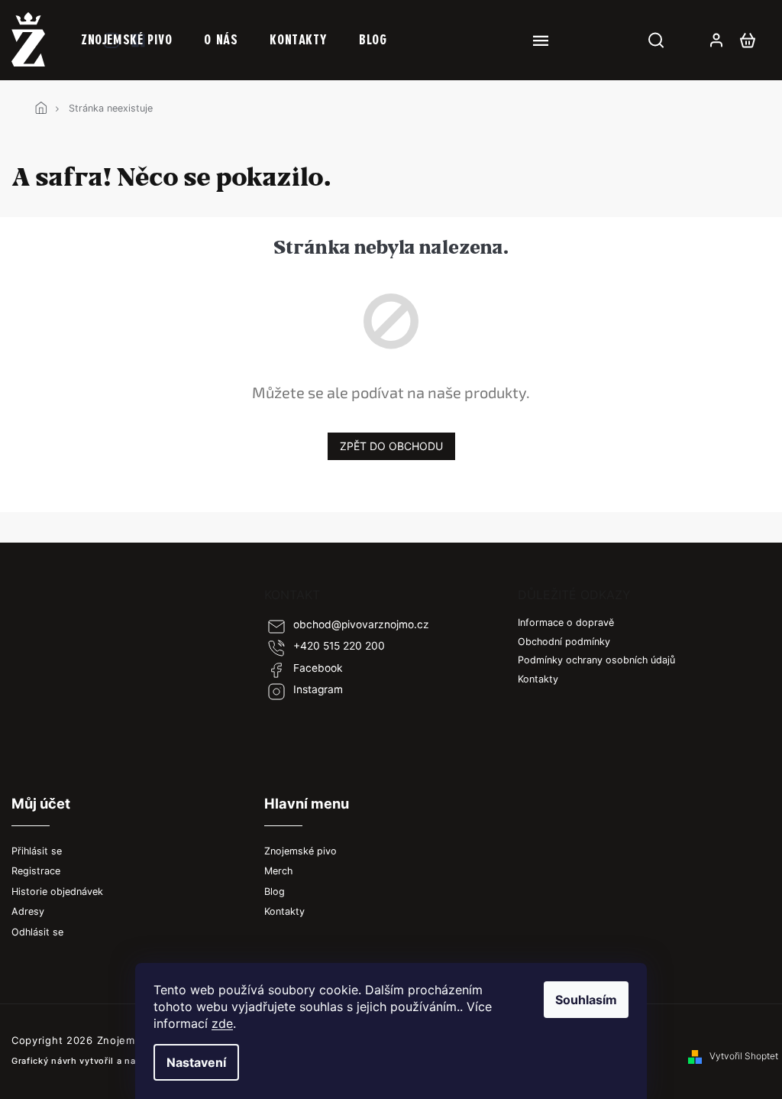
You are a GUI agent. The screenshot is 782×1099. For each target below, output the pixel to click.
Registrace (35, 871)
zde (222, 1023)
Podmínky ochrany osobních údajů (596, 660)
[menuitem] (126, 39)
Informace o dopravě (566, 622)
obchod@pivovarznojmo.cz (361, 624)
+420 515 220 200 (339, 646)
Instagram (318, 689)
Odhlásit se (37, 932)
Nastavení (196, 1062)
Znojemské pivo (300, 851)
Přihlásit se (36, 851)
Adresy (27, 911)
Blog (274, 891)
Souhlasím (586, 999)
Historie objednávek (57, 891)
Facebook (318, 668)
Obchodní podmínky (564, 641)
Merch (278, 871)
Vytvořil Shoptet (743, 1056)
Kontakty (538, 679)
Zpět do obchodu (391, 445)
